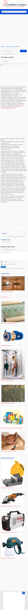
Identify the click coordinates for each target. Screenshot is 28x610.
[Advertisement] (14, 28)
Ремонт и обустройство (12, 46)
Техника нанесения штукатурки (8, 403)
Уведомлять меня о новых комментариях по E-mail (13, 268)
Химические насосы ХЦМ (6, 345)
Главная (3, 46)
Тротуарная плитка (5, 297)
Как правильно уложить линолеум (8, 451)
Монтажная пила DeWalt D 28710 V (8, 487)
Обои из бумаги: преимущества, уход (9, 323)
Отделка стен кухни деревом (7, 291)
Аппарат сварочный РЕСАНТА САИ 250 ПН (9, 532)
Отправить (3, 266)
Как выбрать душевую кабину (7, 380)
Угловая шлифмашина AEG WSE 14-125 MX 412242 (10, 506)
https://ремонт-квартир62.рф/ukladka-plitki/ (12, 107)
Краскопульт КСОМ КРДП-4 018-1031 (7, 558)
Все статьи (4, 233)
